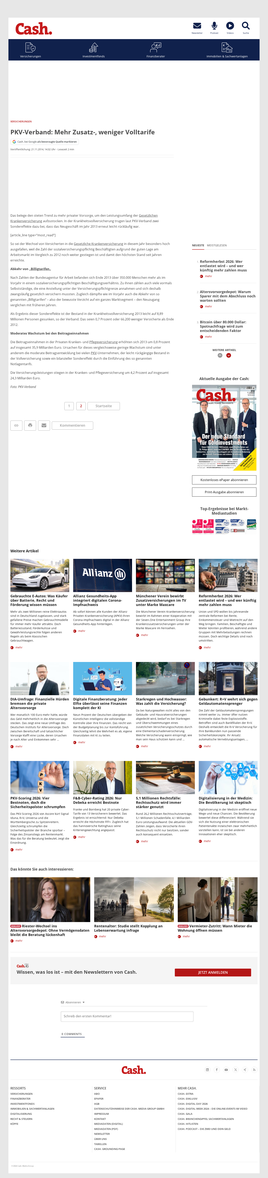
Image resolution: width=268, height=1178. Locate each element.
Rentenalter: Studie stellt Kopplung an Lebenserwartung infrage (128, 928)
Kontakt (100, 1119)
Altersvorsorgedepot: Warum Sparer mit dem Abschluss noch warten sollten (228, 296)
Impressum (101, 1114)
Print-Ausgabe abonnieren (224, 492)
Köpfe (14, 1124)
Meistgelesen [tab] (217, 245)
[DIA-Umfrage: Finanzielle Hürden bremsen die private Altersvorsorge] (39, 678)
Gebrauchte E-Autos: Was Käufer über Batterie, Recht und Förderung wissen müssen (39, 600)
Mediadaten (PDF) (106, 1129)
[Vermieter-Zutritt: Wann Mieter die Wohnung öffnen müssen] (218, 899)
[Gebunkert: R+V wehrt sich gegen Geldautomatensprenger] (228, 678)
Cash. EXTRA (185, 1093)
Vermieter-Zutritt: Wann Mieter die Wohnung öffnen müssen (215, 928)
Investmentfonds (94, 56)
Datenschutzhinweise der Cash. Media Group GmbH (129, 1108)
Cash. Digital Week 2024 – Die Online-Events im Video (212, 1108)
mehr (208, 276)
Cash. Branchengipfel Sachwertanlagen (206, 1119)
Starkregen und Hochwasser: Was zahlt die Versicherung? (161, 701)
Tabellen (100, 1144)
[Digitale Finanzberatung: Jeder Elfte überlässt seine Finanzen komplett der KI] (102, 678)
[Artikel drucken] (30, 426)
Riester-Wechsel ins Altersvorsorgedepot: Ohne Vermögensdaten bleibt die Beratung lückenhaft (49, 930)
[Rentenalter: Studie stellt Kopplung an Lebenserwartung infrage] (134, 899)
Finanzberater (156, 56)
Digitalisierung (21, 1114)
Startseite (104, 405)
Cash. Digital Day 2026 (193, 1104)
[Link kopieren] (16, 426)
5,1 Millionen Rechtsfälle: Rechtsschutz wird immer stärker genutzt (158, 802)
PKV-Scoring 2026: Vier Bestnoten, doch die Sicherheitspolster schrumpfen (37, 802)
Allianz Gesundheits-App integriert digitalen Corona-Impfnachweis (97, 600)
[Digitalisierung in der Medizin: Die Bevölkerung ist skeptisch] (228, 777)
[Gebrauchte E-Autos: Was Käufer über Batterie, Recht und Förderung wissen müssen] (39, 575)
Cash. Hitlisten (188, 1124)
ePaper (98, 1098)
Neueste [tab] (198, 245)
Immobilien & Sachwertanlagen (227, 56)
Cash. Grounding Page (109, 1149)
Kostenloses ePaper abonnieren (224, 480)
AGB (96, 1104)
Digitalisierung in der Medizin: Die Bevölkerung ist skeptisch (226, 800)
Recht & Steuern (21, 1119)
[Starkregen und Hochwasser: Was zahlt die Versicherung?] (165, 678)
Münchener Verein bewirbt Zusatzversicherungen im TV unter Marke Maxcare (161, 600)
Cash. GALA (185, 1114)
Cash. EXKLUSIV (187, 1098)
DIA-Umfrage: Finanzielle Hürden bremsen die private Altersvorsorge (39, 703)
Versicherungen (30, 56)
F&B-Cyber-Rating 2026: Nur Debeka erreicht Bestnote (97, 800)
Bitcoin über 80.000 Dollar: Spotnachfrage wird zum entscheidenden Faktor (223, 326)
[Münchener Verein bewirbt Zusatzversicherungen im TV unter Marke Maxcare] (165, 575)
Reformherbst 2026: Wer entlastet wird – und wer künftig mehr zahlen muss (223, 265)
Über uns (100, 1139)
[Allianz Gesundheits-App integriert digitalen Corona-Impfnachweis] (102, 575)
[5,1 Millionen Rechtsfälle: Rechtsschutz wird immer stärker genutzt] (165, 777)
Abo (97, 1093)
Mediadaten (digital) (108, 1124)
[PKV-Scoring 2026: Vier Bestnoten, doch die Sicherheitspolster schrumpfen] (39, 777)
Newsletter (102, 1134)
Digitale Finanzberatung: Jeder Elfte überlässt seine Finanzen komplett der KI (100, 703)
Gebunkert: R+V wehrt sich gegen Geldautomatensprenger (228, 701)
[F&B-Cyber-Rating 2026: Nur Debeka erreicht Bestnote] (102, 777)
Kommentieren (72, 425)
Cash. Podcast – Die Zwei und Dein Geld (204, 1129)
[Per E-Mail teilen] (44, 426)
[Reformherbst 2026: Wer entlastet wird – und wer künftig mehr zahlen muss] (228, 575)
